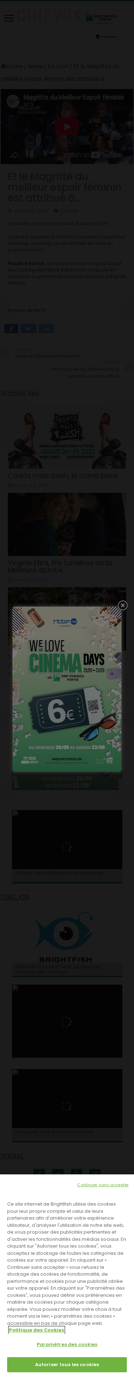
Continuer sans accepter (103, 1185)
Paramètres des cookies (67, 1344)
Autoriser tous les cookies (67, 1364)
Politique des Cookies (36, 1330)
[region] (67, 1276)
